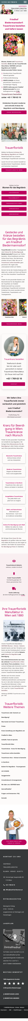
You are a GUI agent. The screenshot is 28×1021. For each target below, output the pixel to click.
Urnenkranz (14, 214)
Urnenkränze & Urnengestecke (11, 780)
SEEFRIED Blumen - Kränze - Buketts (14, 1007)
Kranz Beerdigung (14, 112)
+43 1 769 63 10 (12, 2)
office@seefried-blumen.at (14, 890)
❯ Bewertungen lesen (11, 994)
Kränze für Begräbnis (11, 654)
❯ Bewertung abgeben (11, 998)
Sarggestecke (5, 775)
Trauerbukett (14, 198)
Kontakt (14, 384)
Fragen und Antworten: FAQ (10, 793)
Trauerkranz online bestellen (10, 262)
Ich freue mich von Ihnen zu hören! (13, 842)
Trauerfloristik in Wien (17, 662)
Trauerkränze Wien (14, 324)
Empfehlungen (18, 1010)
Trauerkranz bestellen (11, 94)
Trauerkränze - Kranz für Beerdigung (13, 749)
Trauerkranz (14, 192)
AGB (10, 1010)
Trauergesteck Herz (14, 203)
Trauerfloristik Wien (14, 170)
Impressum (4, 1010)
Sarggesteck (14, 208)
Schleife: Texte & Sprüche (9, 740)
